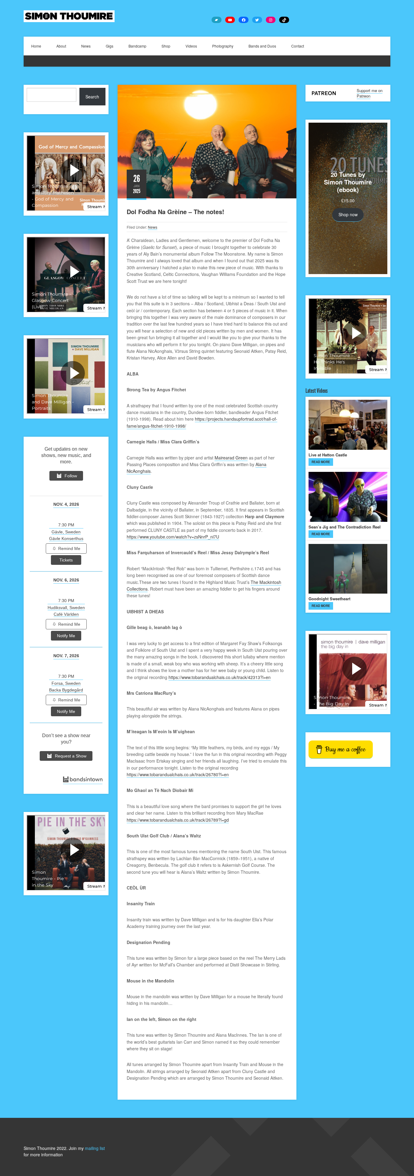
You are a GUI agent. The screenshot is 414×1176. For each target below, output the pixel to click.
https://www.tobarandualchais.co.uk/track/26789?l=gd (178, 820)
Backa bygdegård (66, 689)
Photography (222, 45)
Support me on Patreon (369, 93)
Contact (297, 45)
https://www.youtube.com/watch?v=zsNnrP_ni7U (173, 537)
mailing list (95, 1148)
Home (36, 45)
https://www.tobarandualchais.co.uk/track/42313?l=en (220, 677)
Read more (321, 462)
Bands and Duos (262, 45)
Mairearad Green (231, 458)
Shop (166, 45)
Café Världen (66, 614)
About (61, 45)
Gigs (109, 45)
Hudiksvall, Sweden (66, 607)
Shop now (348, 214)
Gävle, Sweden (66, 531)
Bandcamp (137, 45)
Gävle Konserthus (66, 538)
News (86, 45)
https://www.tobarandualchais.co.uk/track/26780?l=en (178, 774)
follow (71, 475)
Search (92, 97)
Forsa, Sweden (66, 683)
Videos (191, 45)
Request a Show (70, 756)
